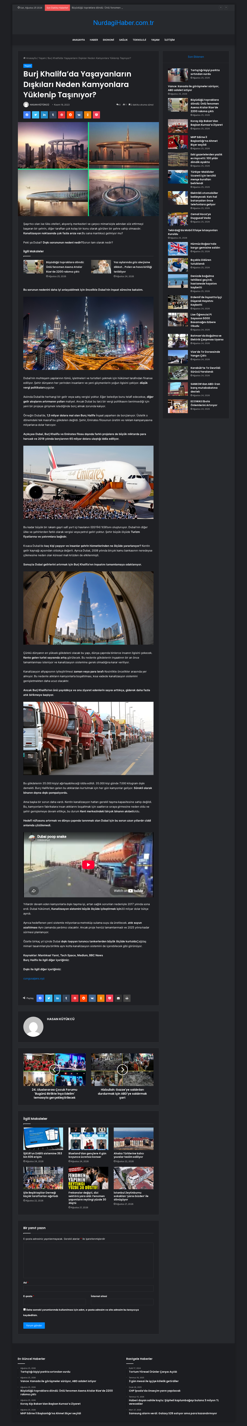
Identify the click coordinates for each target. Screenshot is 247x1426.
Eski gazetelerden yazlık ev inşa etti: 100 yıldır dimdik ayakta (206, 158)
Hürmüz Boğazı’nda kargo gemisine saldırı (205, 245)
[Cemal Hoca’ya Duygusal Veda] (178, 219)
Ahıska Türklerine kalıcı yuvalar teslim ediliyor (129, 1155)
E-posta (28, 1296)
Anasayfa (78, 39)
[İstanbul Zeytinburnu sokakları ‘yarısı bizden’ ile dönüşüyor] (134, 1178)
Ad (25, 1282)
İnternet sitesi (99, 1296)
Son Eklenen (196, 56)
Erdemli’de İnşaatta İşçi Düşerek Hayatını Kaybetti (206, 301)
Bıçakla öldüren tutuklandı (201, 262)
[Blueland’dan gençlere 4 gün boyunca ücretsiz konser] (88, 1139)
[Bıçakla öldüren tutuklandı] (178, 265)
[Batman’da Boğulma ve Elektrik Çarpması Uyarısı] (178, 340)
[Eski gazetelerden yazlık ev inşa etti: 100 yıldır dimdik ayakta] (178, 159)
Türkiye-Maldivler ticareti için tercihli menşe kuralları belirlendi (203, 177)
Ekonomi (108, 39)
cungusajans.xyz (33, 978)
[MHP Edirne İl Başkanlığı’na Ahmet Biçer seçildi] (178, 142)
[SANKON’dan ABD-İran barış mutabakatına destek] (178, 389)
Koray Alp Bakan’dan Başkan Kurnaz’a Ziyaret (207, 123)
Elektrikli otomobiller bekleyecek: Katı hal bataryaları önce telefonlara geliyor (204, 198)
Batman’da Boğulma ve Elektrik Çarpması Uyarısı (207, 337)
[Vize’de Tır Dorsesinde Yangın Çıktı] (178, 357)
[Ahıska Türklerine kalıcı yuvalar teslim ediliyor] (134, 1139)
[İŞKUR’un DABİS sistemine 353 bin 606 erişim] (43, 1139)
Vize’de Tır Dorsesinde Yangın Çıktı (205, 353)
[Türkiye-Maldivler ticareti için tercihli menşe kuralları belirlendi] (178, 177)
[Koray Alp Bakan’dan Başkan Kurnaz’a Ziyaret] (178, 126)
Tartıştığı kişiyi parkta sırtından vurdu (205, 72)
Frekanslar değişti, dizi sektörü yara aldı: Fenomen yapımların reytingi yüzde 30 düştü (87, 1198)
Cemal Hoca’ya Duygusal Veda (201, 216)
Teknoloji (139, 39)
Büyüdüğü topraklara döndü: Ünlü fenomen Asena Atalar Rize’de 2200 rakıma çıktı (118, 7)
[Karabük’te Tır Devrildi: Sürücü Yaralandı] (178, 373)
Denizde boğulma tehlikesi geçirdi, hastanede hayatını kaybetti (204, 281)
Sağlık (123, 39)
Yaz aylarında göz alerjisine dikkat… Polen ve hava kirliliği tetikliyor (133, 266)
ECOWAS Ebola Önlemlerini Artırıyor (204, 403)
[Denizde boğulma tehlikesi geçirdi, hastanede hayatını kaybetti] (178, 281)
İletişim (170, 39)
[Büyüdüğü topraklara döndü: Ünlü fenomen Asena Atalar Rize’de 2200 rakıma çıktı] (33, 266)
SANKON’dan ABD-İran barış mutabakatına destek (205, 387)
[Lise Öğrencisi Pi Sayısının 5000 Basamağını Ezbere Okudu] (178, 319)
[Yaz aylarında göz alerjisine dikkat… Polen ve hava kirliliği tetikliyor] (101, 266)
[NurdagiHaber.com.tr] (123, 22)
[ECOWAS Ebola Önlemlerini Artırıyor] (178, 406)
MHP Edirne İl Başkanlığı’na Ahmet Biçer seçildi (204, 141)
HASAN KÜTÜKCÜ (39, 104)
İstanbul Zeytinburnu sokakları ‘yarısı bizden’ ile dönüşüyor (131, 1196)
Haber (94, 39)
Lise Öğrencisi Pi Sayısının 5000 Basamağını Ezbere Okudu (203, 320)
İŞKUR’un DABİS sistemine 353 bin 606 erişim (42, 1155)
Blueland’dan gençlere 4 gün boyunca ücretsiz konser (87, 1155)
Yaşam (155, 39)
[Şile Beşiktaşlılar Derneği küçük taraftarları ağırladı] (43, 1178)
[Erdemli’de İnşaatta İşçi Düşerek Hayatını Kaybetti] (178, 302)
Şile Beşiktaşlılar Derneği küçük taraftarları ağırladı (40, 1194)
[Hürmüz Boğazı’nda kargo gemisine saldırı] (178, 249)
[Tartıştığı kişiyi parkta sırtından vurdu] (178, 75)
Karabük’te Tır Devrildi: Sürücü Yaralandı (206, 370)
